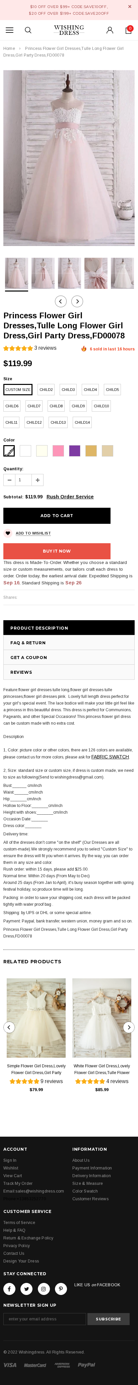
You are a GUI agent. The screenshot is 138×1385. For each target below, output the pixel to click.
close (129, 6)
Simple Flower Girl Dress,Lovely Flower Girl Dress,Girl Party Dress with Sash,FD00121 (36, 1070)
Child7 (34, 406)
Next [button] (77, 301)
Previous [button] (61, 301)
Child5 (112, 390)
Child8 (56, 406)
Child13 (58, 422)
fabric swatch (110, 756)
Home (9, 48)
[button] (30, 349)
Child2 (46, 390)
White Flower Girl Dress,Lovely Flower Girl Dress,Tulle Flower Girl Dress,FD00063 (102, 1070)
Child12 (34, 422)
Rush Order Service (70, 496)
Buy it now (57, 551)
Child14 (82, 422)
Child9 (78, 406)
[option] (69, 158)
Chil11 (11, 422)
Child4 (90, 390)
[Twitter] (26, 1289)
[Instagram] (44, 1289)
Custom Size (17, 390)
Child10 (101, 406)
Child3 (68, 390)
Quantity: (13, 469)
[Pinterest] (61, 1289)
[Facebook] (9, 1289)
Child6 (11, 406)
